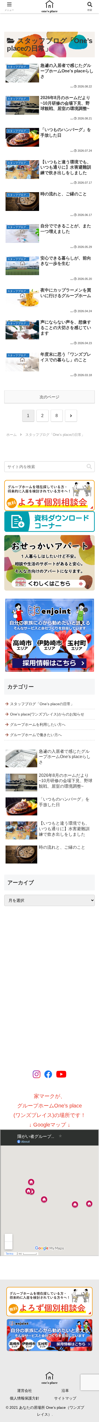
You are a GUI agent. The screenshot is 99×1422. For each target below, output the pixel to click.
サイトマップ (65, 1398)
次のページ (49, 397)
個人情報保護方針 (24, 1398)
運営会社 (24, 1390)
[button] (89, 467)
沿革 (65, 1390)
